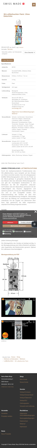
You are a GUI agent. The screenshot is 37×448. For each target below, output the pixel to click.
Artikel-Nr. (5, 67)
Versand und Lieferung (27, 406)
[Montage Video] (18, 307)
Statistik (28, 231)
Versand (21, 47)
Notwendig (8, 231)
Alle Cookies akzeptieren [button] (18, 226)
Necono (10, 49)
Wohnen (22, 359)
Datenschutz (24, 421)
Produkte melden (6, 416)
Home (13, 357)
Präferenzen (18, 231)
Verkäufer (5, 97)
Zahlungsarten (6, 155)
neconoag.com (16, 108)
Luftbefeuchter (8, 361)
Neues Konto (24, 382)
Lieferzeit (4, 134)
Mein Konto (23, 379)
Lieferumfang (6, 91)
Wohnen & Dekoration (11, 359)
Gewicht (4, 79)
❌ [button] (35, 212)
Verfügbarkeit (6, 87)
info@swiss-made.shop (7, 386)
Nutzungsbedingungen (27, 418)
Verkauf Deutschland (26, 395)
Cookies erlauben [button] (26, 222)
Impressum (23, 426)
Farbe (3, 83)
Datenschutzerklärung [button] (10, 218)
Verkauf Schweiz (25, 392)
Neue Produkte (6, 434)
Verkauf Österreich (26, 397)
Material (4, 71)
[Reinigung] (18, 329)
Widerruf (14, 113)
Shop (18, 357)
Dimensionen (6, 76)
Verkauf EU (23, 400)
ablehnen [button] (10, 222)
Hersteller (4, 413)
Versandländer (6, 117)
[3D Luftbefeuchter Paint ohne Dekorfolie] (18, 32)
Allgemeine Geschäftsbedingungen (23, 112)
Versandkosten (6, 141)
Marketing (7, 234)
